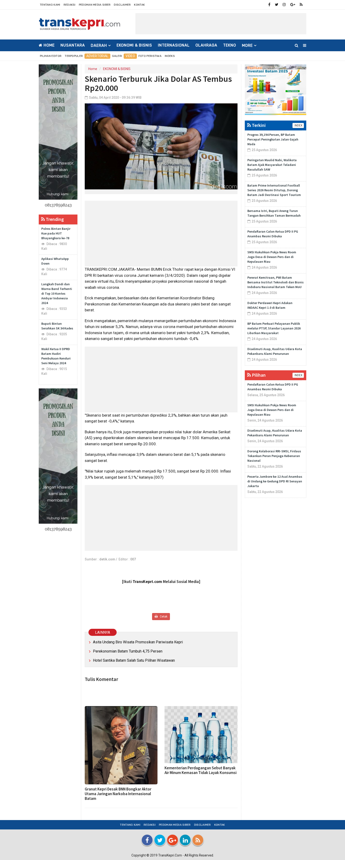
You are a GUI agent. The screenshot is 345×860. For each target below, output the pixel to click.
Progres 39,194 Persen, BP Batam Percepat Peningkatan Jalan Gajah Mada (272, 139)
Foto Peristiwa (149, 56)
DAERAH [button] (99, 45)
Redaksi (70, 4)
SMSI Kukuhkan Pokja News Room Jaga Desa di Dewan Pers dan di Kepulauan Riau (271, 257)
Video (130, 56)
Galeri (117, 56)
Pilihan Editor (50, 56)
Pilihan (258, 375)
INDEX (298, 125)
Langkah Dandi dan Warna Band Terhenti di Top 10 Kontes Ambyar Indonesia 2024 (56, 293)
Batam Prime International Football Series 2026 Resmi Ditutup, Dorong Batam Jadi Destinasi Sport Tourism (274, 190)
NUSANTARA (73, 45)
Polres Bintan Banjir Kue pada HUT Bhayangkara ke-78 (55, 233)
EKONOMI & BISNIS (134, 45)
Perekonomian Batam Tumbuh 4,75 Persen (127, 651)
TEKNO (229, 45)
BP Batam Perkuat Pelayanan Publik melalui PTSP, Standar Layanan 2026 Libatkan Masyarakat (274, 328)
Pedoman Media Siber (95, 4)
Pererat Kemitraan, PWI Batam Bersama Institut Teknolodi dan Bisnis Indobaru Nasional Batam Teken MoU (275, 282)
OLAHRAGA (206, 45)
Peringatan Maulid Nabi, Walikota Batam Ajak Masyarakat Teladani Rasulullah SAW (272, 165)
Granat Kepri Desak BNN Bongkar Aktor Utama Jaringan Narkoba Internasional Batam (118, 793)
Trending (54, 219)
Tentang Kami (50, 4)
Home (48, 45)
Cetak (163, 616)
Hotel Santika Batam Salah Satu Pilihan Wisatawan (134, 660)
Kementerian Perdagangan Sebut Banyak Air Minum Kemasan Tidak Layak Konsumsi (201, 770)
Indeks (170, 56)
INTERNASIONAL (174, 45)
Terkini (258, 125)
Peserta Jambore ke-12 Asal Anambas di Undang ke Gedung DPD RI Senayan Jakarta (274, 481)
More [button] (247, 45)
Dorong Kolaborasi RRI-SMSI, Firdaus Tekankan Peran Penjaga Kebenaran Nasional (274, 456)
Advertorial (97, 56)
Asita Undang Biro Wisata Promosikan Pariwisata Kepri (138, 642)
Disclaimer (122, 4)
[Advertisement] (220, 23)
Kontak (139, 4)
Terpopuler (74, 56)
